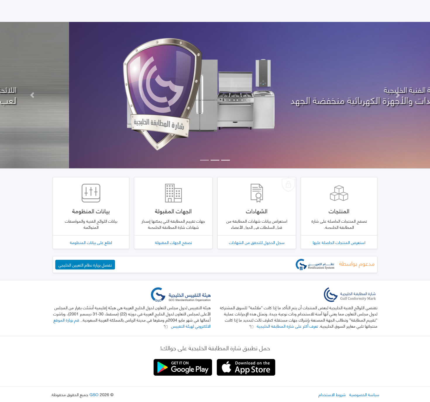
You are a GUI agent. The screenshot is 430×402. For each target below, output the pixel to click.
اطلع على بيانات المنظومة (91, 242)
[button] (32, 95)
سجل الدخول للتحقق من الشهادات (257, 242)
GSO (94, 394)
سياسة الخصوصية (364, 394)
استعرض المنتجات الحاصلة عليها (339, 242)
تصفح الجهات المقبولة (173, 242)
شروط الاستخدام (332, 394)
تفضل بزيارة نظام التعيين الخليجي (85, 264)
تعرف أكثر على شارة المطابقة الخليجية (287, 325)
